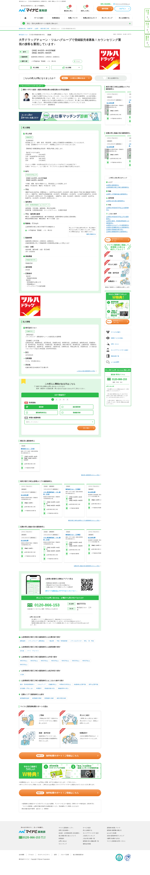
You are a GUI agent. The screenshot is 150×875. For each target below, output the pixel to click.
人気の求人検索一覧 (89, 838)
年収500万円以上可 (31, 175)
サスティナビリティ (44, 854)
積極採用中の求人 (63, 688)
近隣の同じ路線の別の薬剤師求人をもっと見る (87, 566)
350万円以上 (34, 660)
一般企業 (51, 641)
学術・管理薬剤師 (62, 641)
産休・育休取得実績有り (33, 205)
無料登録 (105, 8)
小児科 (22, 674)
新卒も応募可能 (93, 684)
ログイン (122, 8)
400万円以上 (44, 660)
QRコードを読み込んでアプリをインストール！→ (61, 591)
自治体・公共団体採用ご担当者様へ (69, 833)
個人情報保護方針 (78, 854)
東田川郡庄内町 (61, 698)
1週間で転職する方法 (113, 838)
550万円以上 (75, 660)
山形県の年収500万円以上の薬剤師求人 (117, 209)
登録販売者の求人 (31, 260)
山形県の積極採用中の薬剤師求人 (117, 231)
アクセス (78, 61)
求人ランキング (107, 18)
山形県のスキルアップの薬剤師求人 (117, 225)
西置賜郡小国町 (49, 698)
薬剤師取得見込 (41, 412)
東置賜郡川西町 (37, 698)
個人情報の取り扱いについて (67, 835)
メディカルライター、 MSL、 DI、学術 (82, 641)
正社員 (22, 651)
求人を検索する (124, 18)
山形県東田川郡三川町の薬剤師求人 (117, 187)
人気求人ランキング (89, 835)
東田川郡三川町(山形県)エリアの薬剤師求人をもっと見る (84, 520)
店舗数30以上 (30, 331)
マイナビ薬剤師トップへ (66, 827)
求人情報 (36, 67)
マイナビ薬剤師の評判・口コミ (116, 841)
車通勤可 (39, 688)
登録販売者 (77, 412)
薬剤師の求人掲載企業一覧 (91, 841)
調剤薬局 (22, 641)
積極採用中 (29, 137)
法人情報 (68, 67)
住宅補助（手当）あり (26, 688)
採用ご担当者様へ (106, 4)
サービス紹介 (38, 18)
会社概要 (21, 854)
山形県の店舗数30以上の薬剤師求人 (117, 227)
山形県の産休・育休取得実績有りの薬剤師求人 (117, 222)
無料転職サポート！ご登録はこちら (58, 756)
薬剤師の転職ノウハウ (113, 827)
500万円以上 (65, 660)
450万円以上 (55, 660)
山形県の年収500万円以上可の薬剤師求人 (117, 218)
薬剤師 (41, 407)
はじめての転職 (111, 833)
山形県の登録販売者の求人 (114, 229)
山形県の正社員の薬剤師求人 (115, 201)
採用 (55, 854)
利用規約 (61, 838)
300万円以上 (23, 660)
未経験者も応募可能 (80, 684)
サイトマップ (63, 844)
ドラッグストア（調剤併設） (37, 641)
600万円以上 (86, 660)
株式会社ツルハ (23, 34)
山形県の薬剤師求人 (112, 185)
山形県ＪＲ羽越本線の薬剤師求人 (117, 194)
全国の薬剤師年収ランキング (115, 835)
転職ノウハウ (73, 18)
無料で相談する (91, 234)
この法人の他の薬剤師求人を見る (86, 371)
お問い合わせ (63, 841)
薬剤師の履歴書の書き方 (114, 830)
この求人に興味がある (74, 78)
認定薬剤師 (77, 407)
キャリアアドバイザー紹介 (91, 833)
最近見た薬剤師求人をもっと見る (90, 475)
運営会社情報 (87, 844)
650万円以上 (23, 664)
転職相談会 (56, 18)
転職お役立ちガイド (90, 18)
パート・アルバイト (33, 651)
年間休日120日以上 (65, 684)
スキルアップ (45, 205)
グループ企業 (65, 854)
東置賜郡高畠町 (24, 698)
